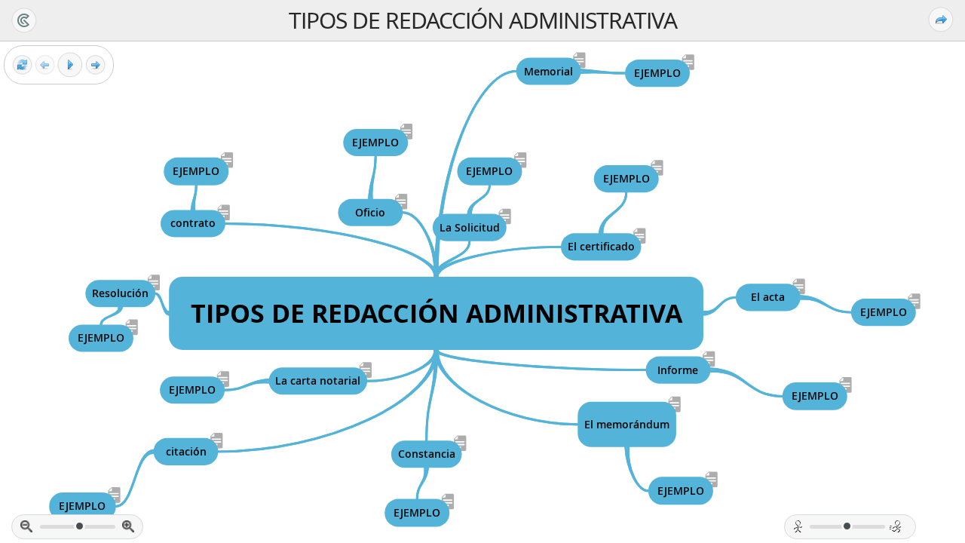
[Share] (941, 19)
